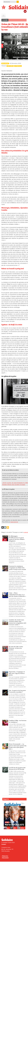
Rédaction (5, 856)
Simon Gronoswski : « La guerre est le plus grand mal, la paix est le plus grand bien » (18, 746)
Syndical (18, 66)
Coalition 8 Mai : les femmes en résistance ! (17, 721)
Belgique (5, 63)
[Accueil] (7, 840)
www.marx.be (14, 522)
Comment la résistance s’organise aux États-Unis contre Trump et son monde (17, 567)
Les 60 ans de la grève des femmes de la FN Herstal (17, 768)
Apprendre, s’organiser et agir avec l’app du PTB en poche (17, 673)
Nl (25, 11)
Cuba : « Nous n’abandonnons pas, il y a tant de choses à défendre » (17, 594)
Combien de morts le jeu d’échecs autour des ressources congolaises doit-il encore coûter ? (17, 622)
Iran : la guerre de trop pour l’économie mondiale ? (17, 691)
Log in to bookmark (2, 527)
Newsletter (5, 858)
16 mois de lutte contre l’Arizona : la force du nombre (16, 648)
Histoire (10, 66)
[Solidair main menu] (3, 16)
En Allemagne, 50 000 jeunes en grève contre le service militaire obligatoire (16, 538)
